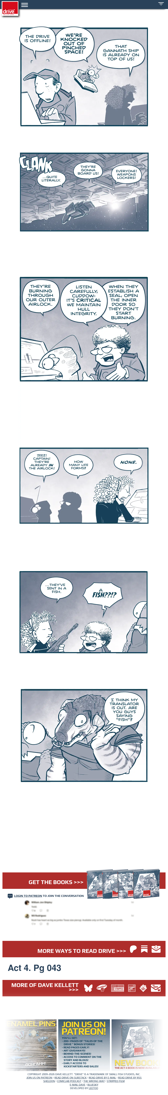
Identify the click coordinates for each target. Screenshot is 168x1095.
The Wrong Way (94, 1081)
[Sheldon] (103, 988)
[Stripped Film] (118, 988)
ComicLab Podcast (69, 1081)
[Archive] (161, 4)
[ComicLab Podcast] (132, 988)
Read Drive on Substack (70, 1077)
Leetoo (93, 1088)
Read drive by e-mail (102, 1077)
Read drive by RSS (130, 1077)
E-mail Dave (77, 1085)
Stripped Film (116, 1081)
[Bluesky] (88, 988)
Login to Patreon (28, 896)
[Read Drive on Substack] (145, 949)
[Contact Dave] (156, 988)
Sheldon (49, 1081)
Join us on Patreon (39, 1077)
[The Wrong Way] (144, 988)
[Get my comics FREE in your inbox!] (156, 949)
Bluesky (92, 1085)
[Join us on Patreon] (133, 949)
